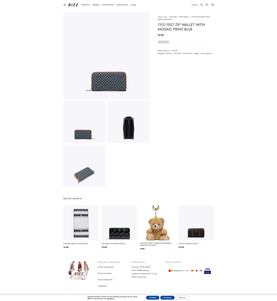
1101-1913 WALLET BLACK (188, 243)
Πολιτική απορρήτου (104, 273)
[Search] (201, 5)
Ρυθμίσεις (182, 298)
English (133, 5)
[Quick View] (84, 235)
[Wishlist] (207, 5)
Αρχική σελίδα (162, 17)
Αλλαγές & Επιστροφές (105, 267)
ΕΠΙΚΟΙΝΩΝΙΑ (122, 5)
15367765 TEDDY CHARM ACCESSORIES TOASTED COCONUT (155, 244)
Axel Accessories (206, 53)
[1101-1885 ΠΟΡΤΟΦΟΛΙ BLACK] (119, 222)
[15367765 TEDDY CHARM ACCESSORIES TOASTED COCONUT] (157, 222)
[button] (154, 235)
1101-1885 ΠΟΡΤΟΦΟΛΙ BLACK (114, 243)
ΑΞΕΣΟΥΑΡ (173, 17)
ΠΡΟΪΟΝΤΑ (85, 5)
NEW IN (169, 53)
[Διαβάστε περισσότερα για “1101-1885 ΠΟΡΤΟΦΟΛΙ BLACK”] (115, 235)
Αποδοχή (152, 298)
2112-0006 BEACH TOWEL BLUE (75, 243)
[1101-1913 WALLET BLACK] (196, 222)
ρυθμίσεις (110, 299)
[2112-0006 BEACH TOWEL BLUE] (80, 222)
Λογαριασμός (102, 286)
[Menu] (64, 5)
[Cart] (212, 5)
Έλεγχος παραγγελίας (104, 279)
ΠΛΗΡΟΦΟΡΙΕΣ (108, 5)
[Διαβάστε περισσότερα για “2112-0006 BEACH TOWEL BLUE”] (77, 235)
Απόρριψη (167, 298)
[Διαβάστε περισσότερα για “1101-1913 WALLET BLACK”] (192, 235)
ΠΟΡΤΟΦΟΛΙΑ (184, 17)
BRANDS (96, 5)
